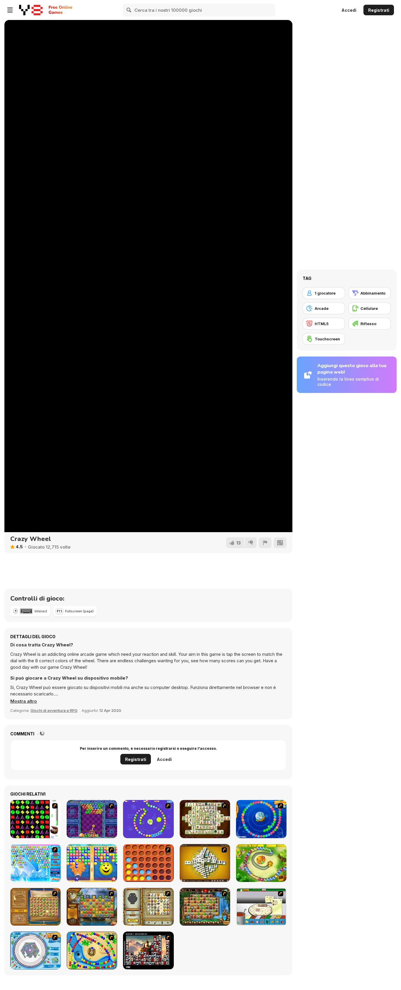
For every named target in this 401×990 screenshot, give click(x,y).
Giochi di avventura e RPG (54, 710)
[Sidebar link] (10, 10)
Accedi (348, 10)
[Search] (129, 10)
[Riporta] (265, 542)
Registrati (378, 10)
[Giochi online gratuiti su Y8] (31, 10)
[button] (23, 701)
